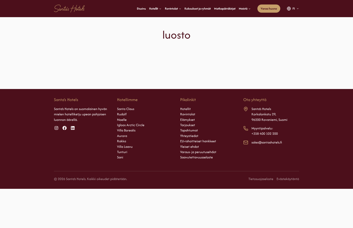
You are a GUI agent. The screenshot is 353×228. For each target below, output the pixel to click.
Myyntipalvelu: (262, 128)
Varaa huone (269, 8)
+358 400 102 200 (264, 133)
